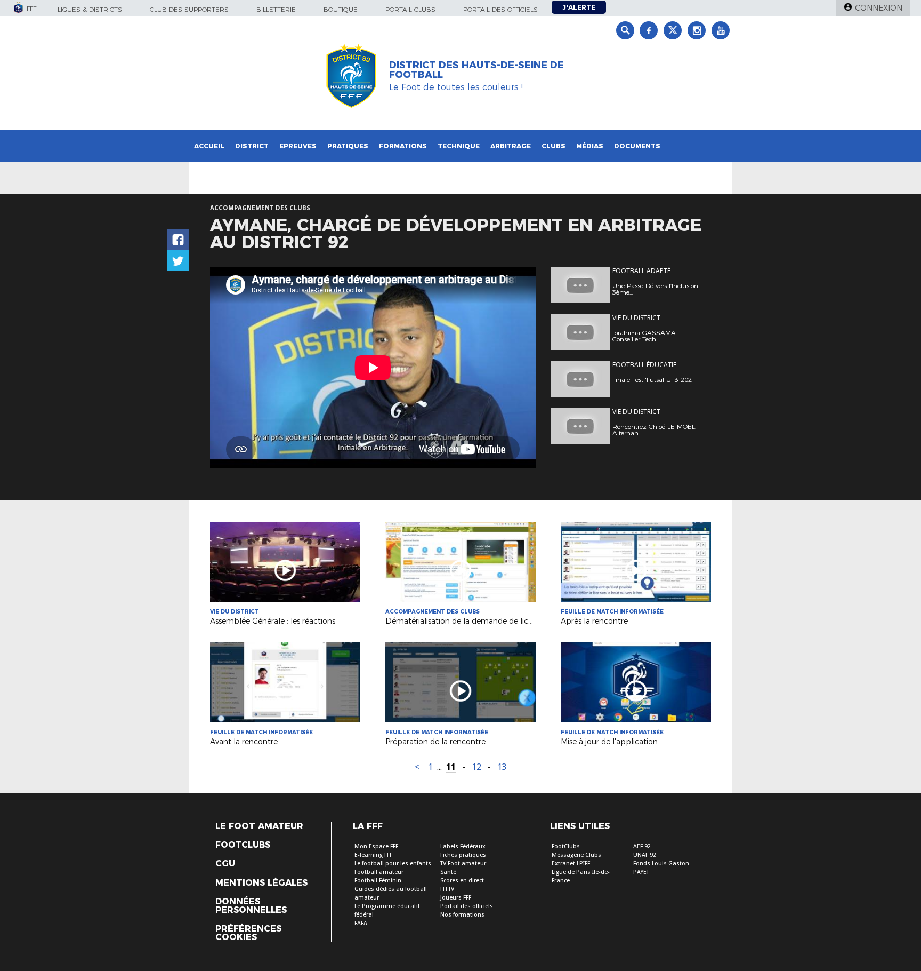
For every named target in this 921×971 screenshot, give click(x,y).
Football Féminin (377, 880)
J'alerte (578, 7)
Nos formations (462, 914)
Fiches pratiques (463, 854)
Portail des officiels (500, 9)
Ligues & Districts (90, 9)
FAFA (360, 923)
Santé (448, 872)
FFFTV (447, 889)
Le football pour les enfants (392, 863)
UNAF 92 (644, 854)
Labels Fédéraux (463, 846)
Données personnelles (251, 905)
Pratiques (347, 146)
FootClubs (566, 846)
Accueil (209, 146)
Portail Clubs (410, 9)
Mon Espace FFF (376, 846)
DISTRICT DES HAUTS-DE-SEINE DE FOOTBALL (476, 70)
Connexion (878, 8)
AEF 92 (642, 846)
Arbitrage (510, 146)
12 (476, 767)
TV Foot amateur (463, 863)
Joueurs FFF (455, 897)
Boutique (341, 9)
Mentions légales (261, 883)
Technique (459, 146)
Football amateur (378, 872)
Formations (403, 146)
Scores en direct (462, 880)
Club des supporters (189, 9)
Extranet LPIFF (571, 863)
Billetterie (276, 9)
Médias (589, 146)
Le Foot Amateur (259, 826)
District (252, 146)
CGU (225, 863)
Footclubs (242, 845)
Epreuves (298, 146)
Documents (637, 146)
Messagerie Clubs (576, 854)
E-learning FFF (373, 854)
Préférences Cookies (248, 933)
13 (502, 767)
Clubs (553, 146)
